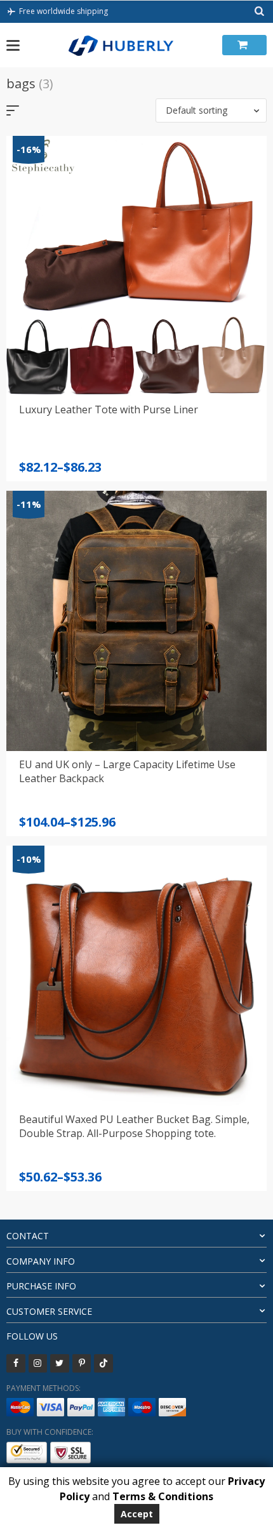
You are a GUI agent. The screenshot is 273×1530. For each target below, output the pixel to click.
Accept (137, 1514)
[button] (211, 110)
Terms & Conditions (162, 1496)
